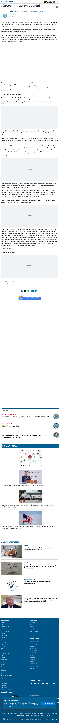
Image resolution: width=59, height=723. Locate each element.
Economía (4, 650)
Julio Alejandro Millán (9, 414)
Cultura (3, 655)
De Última (4, 683)
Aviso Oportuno (34, 644)
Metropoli (3, 640)
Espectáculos (5, 653)
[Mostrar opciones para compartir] (57, 7)
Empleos (32, 646)
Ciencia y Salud (5, 661)
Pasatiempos (33, 663)
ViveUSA (32, 659)
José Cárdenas (13, 11)
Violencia (36, 713)
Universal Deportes (6, 651)
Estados (3, 642)
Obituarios (33, 648)
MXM (2, 662)
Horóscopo (33, 665)
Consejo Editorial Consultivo (15, 713)
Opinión (5, 410)
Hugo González (7, 423)
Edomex (32, 622)
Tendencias (4, 659)
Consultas (4, 673)
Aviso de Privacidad (52, 713)
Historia (11, 715)
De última (4, 668)
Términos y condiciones (37, 715)
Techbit (3, 664)
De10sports (33, 655)
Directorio (4, 713)
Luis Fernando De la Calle (10, 433)
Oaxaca (32, 624)
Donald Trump (5, 639)
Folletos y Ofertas (35, 643)
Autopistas (4, 672)
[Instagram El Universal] (47, 684)
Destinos (3, 670)
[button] (48, 2)
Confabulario (4, 657)
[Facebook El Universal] (35, 684)
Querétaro (33, 629)
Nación (3, 622)
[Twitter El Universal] (38, 684)
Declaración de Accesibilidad (22, 715)
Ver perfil (12, 16)
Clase (2, 678)
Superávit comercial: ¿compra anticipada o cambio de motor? (26, 417)
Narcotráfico (4, 644)
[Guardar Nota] (36, 291)
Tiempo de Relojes (6, 689)
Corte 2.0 (3, 624)
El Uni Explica (5, 631)
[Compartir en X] (25, 291)
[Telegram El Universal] (31, 684)
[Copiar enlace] (33, 291)
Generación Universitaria (33, 651)
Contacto (47, 715)
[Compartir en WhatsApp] (28, 291)
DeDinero (32, 657)
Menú (2, 666)
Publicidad (43, 713)
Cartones (3, 648)
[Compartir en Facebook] (22, 291)
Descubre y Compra (35, 641)
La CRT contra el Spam (11, 426)
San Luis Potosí (34, 631)
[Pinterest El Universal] (50, 684)
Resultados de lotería (34, 667)
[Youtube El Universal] (43, 684)
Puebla (32, 626)
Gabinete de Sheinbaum (4, 634)
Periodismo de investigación (5, 628)
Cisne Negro (4, 691)
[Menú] (57, 2)
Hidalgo (32, 628)
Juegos (32, 661)
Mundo (3, 637)
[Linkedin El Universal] (54, 684)
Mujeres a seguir (5, 626)
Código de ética (29, 713)
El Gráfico (33, 654)
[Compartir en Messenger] (31, 291)
